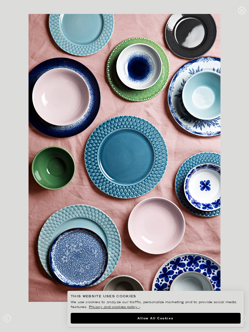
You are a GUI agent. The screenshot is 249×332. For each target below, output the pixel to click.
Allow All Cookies (155, 318)
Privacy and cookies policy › (114, 307)
